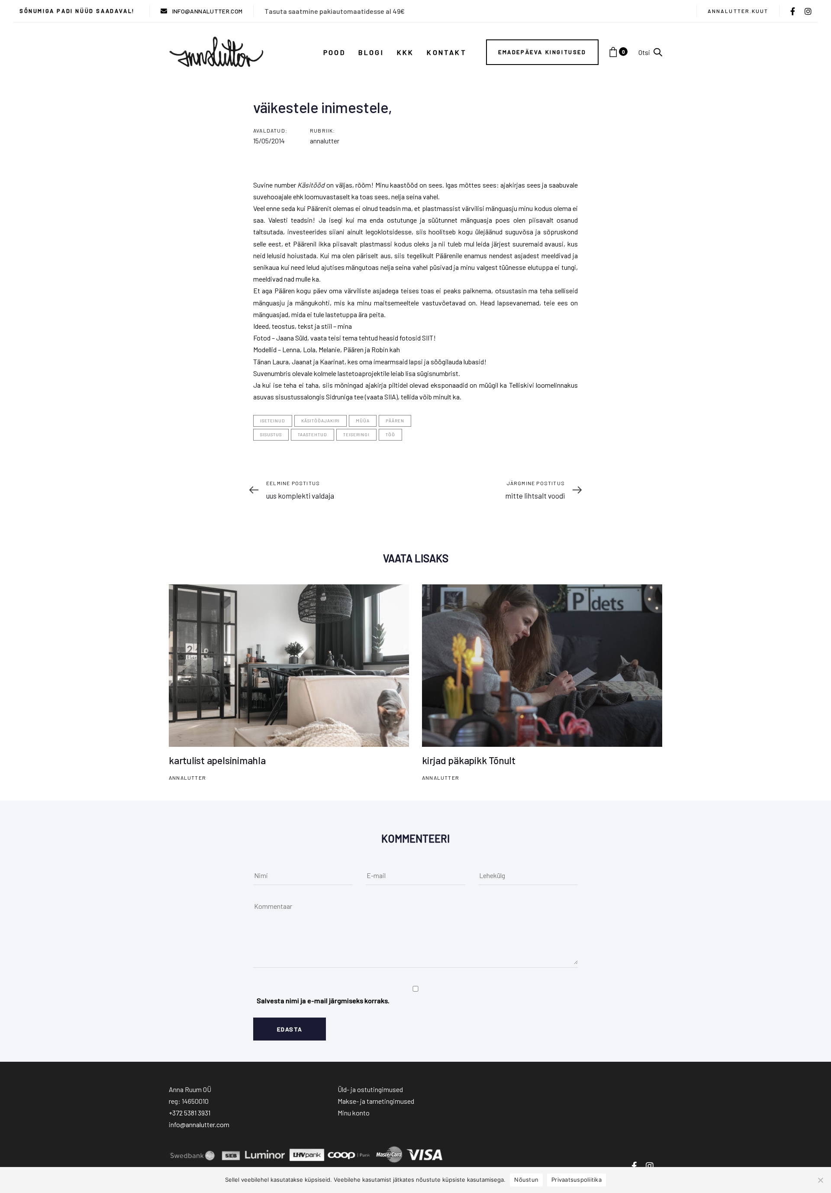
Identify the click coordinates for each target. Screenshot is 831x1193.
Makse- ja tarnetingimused (376, 1101)
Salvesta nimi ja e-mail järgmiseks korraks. (323, 1000)
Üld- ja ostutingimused (370, 1089)
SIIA (390, 396)
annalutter (324, 140)
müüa (363, 420)
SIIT (427, 338)
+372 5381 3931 (189, 1113)
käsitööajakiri (320, 420)
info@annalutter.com (199, 1124)
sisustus (271, 434)
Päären (395, 420)
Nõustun (526, 1179)
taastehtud (312, 434)
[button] (650, 52)
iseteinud (272, 420)
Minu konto (354, 1113)
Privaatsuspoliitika (576, 1179)
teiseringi (356, 434)
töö (390, 434)
